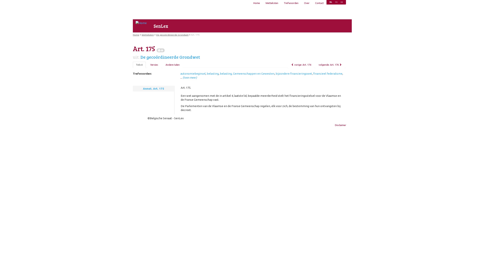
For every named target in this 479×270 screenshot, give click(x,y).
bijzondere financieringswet (294, 73)
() (190, 77)
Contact (319, 3)
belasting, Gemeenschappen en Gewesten (247, 73)
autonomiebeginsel (193, 73)
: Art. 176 (329, 64)
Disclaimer (340, 125)
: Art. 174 (302, 64)
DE (342, 2)
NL (330, 2)
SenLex (161, 26)
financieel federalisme (327, 73)
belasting (213, 73)
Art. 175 (195, 35)
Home (256, 3)
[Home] (141, 23)
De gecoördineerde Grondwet (172, 35)
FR (336, 2)
